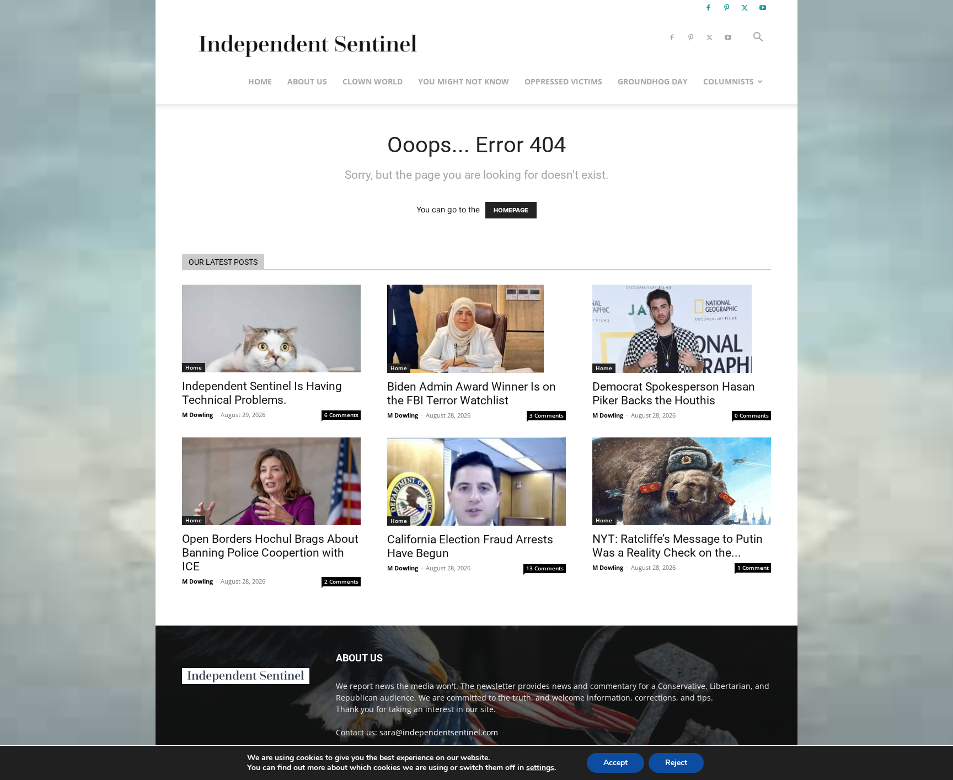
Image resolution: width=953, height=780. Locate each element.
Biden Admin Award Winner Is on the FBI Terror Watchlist (471, 393)
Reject (676, 762)
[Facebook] (708, 7)
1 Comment (753, 567)
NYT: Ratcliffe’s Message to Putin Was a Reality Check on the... (677, 545)
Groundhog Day (653, 81)
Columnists (728, 81)
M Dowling (197, 414)
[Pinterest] (726, 7)
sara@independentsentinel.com (438, 732)
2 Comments (341, 581)
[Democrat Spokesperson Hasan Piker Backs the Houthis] (681, 329)
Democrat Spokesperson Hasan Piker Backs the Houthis (673, 393)
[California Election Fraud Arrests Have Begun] (476, 481)
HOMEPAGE (511, 210)
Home (260, 81)
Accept (615, 762)
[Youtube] (762, 7)
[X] (744, 7)
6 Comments (341, 415)
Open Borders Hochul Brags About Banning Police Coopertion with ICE (270, 552)
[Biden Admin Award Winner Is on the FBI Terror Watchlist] (476, 329)
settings (540, 768)
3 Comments (546, 415)
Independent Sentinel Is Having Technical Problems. (262, 393)
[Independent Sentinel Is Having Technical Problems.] (271, 328)
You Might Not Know (463, 81)
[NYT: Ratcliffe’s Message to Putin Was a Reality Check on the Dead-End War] (681, 481)
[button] (758, 38)
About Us (307, 81)
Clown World (372, 81)
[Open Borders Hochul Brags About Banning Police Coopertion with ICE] (271, 481)
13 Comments (545, 568)
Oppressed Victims (563, 81)
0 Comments (752, 415)
